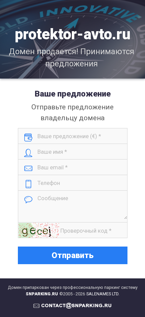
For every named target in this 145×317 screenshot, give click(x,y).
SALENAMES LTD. (102, 293)
